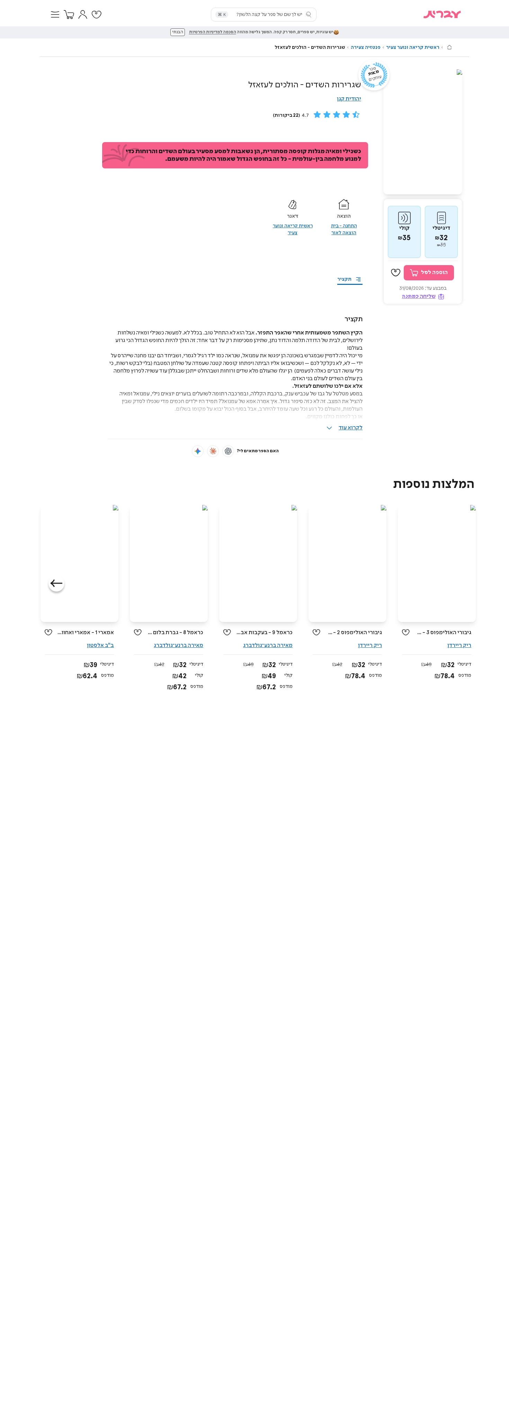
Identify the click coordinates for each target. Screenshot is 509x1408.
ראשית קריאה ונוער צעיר (412, 47)
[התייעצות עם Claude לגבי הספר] (213, 451)
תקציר (344, 279)
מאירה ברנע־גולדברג (268, 645)
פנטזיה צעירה (366, 47)
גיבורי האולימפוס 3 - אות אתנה (443, 632)
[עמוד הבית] (449, 47)
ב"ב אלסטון (100, 645)
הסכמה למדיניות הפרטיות (212, 32)
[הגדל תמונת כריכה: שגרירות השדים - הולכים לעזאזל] (422, 131)
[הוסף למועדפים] (395, 272)
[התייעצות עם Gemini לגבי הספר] (198, 451)
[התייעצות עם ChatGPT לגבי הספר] (228, 451)
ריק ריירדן (459, 645)
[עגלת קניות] (68, 14)
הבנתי (177, 32)
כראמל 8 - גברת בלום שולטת (175, 632)
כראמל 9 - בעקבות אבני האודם (264, 632)
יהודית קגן (349, 99)
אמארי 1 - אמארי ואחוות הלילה (85, 632)
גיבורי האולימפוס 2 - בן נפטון (353, 632)
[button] (55, 14)
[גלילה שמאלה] (56, 584)
